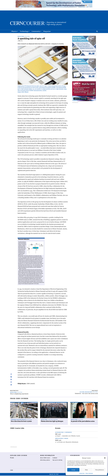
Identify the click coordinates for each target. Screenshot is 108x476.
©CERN (12, 457)
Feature (27, 36)
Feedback (55, 457)
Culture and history (86, 392)
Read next (95, 390)
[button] (105, 458)
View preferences (99, 470)
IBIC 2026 (58, 434)
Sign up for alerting (57, 460)
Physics (14, 31)
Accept (73, 470)
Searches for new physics (18, 419)
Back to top (54, 474)
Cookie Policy (82, 473)
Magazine (47, 31)
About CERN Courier (45, 457)
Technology (24, 31)
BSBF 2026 (58, 440)
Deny (86, 470)
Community (36, 31)
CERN (11, 470)
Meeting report (53, 419)
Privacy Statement (89, 473)
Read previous (14, 390)
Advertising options (45, 460)
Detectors (21, 36)
